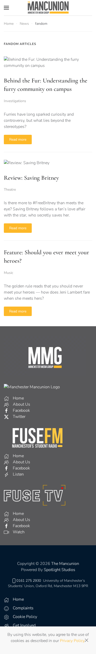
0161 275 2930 (28, 580)
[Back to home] (48, 7)
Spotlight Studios (59, 570)
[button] (6, 7)
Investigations (15, 101)
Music (8, 272)
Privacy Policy (72, 641)
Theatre (10, 189)
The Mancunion (65, 563)
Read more (17, 139)
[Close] (86, 640)
